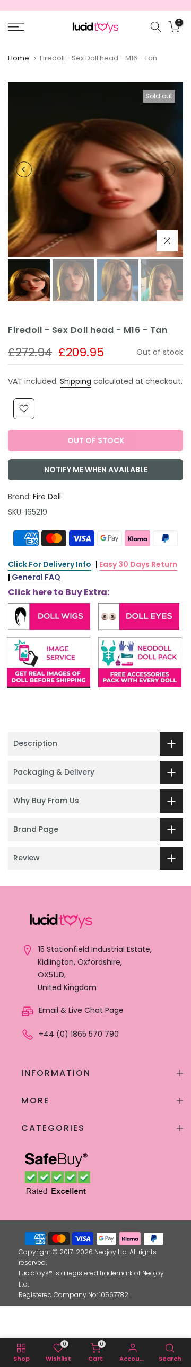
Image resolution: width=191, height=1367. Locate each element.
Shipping (75, 381)
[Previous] (24, 169)
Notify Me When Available (95, 469)
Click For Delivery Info (49, 564)
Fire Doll (47, 496)
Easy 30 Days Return (138, 564)
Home (18, 58)
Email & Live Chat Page (80, 1010)
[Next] (167, 169)
